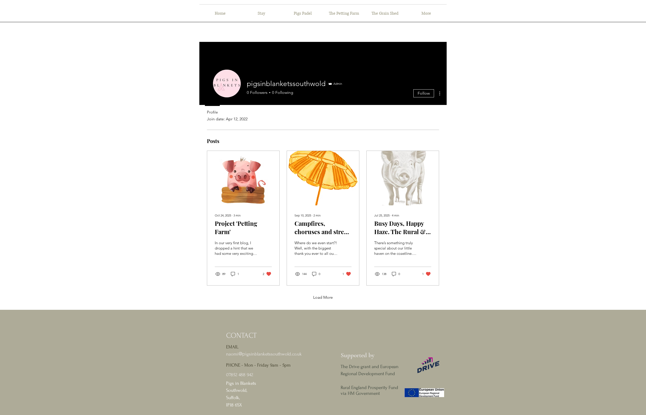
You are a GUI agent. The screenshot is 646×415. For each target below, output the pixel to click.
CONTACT (241, 335)
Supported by (357, 355)
